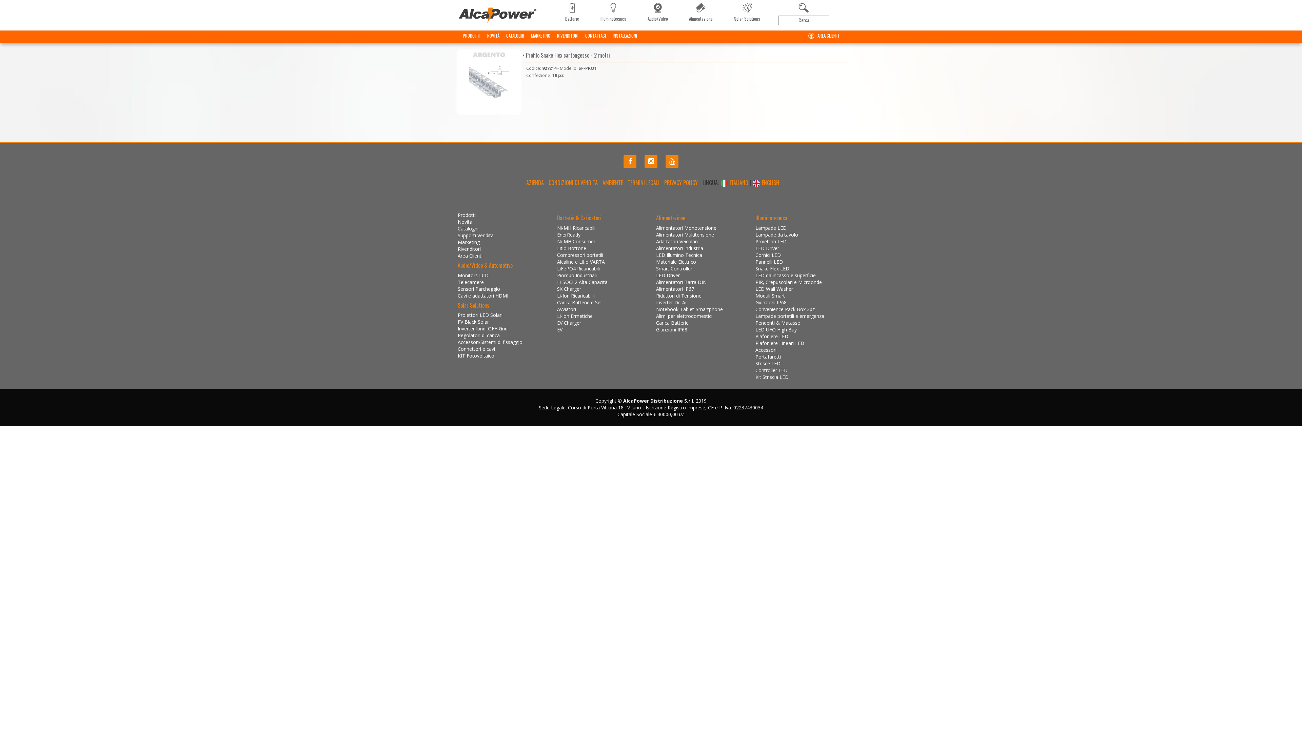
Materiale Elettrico (676, 262)
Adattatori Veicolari (677, 241)
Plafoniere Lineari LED (779, 343)
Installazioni (625, 35)
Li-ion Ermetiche (575, 316)
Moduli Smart (770, 295)
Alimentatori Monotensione (686, 228)
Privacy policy (681, 183)
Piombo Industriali (577, 275)
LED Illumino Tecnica (679, 255)
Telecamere (471, 282)
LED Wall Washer (774, 289)
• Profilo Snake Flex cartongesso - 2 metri (565, 55)
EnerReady (568, 234)
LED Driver (668, 275)
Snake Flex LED (772, 268)
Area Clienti (828, 35)
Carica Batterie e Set (579, 302)
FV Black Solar (473, 322)
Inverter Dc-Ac (672, 302)
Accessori (765, 350)
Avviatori (566, 309)
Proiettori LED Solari (480, 315)
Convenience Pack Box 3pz (785, 309)
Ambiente (613, 183)
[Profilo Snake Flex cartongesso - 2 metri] (489, 82)
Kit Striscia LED (772, 377)
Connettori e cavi (476, 349)
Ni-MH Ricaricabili (576, 228)
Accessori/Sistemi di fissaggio (490, 342)
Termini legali (643, 183)
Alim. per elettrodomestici (684, 316)
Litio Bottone (571, 248)
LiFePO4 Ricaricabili (578, 268)
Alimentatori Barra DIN (681, 282)
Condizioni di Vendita (573, 183)
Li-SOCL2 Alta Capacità (582, 282)
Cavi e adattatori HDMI (483, 295)
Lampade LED (771, 228)
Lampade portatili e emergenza (789, 316)
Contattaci (595, 35)
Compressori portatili (580, 255)
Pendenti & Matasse (777, 323)
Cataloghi (515, 35)
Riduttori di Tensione (679, 295)
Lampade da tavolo (776, 234)
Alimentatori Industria (679, 248)
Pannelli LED (769, 262)
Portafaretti (768, 356)
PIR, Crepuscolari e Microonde (788, 282)
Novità (493, 35)
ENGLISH (770, 183)
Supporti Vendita (476, 235)
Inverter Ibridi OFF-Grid (483, 328)
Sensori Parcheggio (479, 289)
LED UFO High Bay (776, 329)
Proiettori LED (771, 241)
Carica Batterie (672, 323)
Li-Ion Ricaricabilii (576, 295)
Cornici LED (768, 255)
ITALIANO (739, 183)
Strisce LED (768, 363)
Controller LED (771, 370)
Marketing (540, 35)
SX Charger (569, 289)
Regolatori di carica (479, 335)
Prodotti (471, 35)
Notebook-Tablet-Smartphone (689, 309)
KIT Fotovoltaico (476, 355)
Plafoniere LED (771, 336)
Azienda (535, 183)
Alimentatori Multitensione (685, 234)
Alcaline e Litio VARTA (581, 262)
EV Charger (569, 323)
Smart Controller (674, 268)
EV (560, 329)
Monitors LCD (473, 275)
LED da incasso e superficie (785, 275)
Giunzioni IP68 (671, 329)
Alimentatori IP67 (675, 289)
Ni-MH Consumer (576, 241)
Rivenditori (567, 35)
